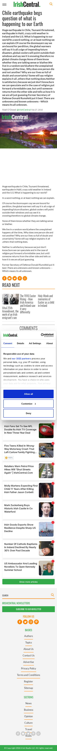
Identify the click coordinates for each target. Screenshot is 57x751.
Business (28, 709)
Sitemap (28, 687)
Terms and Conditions (28, 674)
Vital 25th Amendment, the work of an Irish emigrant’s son (10, 312)
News (28, 703)
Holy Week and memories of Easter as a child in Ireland (46, 300)
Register (28, 681)
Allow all (28, 394)
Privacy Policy (28, 668)
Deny (28, 413)
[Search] (51, 4)
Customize (26, 403)
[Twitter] (25, 622)
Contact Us (28, 655)
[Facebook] (19, 622)
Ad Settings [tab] (35, 343)
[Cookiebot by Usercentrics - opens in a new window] (41, 335)
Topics (28, 642)
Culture (28, 722)
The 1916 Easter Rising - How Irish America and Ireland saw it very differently (28, 304)
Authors (28, 636)
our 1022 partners (21, 358)
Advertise (28, 661)
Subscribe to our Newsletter (28, 609)
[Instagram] (30, 622)
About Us (28, 649)
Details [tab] (20, 343)
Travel (28, 729)
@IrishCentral (24, 109)
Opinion (28, 716)
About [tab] (49, 343)
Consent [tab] (7, 343)
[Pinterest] (36, 622)
